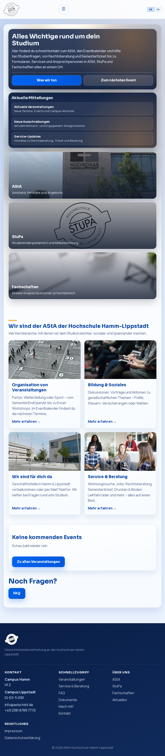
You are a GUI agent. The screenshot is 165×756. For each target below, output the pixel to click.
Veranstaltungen (72, 679)
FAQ (16, 593)
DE (151, 9)
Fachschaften (123, 693)
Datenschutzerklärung (22, 737)
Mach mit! (66, 706)
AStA (116, 679)
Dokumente (68, 699)
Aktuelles (119, 699)
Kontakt (65, 713)
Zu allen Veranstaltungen (38, 562)
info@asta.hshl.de (19, 704)
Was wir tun (47, 80)
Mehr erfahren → (26, 421)
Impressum (13, 731)
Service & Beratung (74, 686)
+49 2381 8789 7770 (20, 710)
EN (158, 9)
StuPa (117, 686)
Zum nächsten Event (118, 80)
